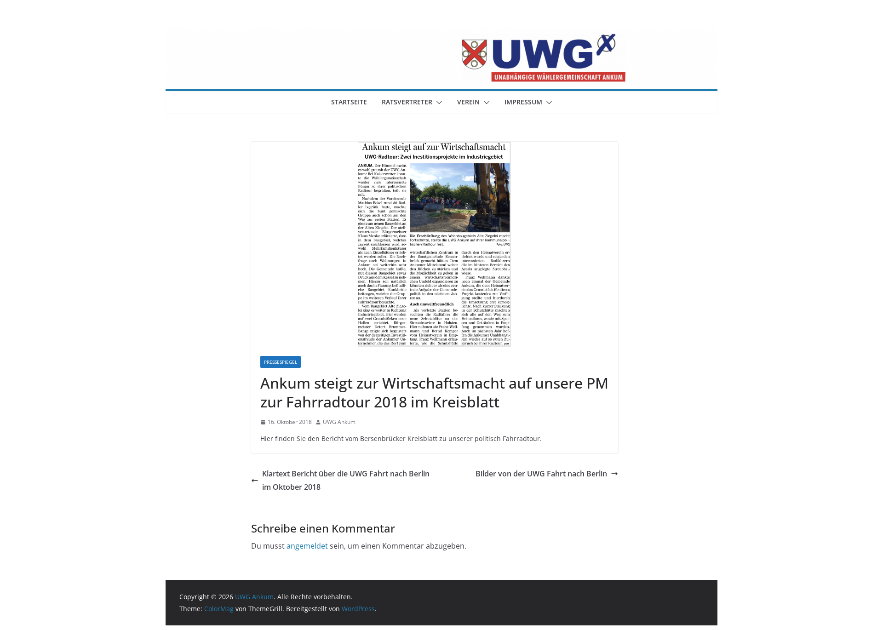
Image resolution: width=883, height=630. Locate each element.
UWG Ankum (339, 422)
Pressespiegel (280, 362)
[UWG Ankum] (441, 33)
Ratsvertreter (407, 101)
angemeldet (307, 546)
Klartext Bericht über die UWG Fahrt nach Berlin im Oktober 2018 (346, 480)
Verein (468, 101)
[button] (437, 102)
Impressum (523, 101)
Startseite (349, 101)
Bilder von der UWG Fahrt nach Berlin (541, 474)
